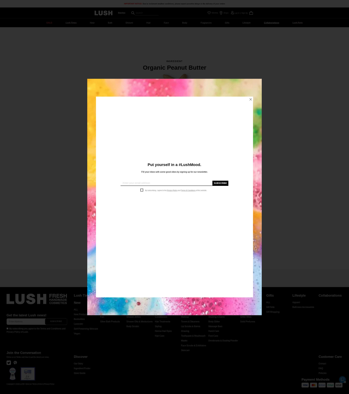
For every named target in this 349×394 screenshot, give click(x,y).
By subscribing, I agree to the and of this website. (176, 190)
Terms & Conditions (188, 190)
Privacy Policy (172, 190)
